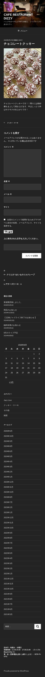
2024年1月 (8, 477)
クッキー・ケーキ (12, 123)
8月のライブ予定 (11, 333)
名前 (7, 181)
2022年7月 (8, 543)
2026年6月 (8, 431)
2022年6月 (8, 548)
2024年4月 (8, 461)
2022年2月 (8, 568)
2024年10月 (9, 436)
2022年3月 (8, 563)
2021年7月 (8, 604)
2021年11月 (8, 584)
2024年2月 (8, 472)
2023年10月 (9, 492)
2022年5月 (8, 553)
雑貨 (6, 415)
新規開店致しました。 (13, 302)
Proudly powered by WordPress (16, 671)
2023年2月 (8, 507)
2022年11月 (8, 523)
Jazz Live (8, 400)
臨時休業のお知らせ (12, 325)
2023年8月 (8, 497)
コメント (9, 147)
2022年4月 (8, 558)
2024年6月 (8, 451)
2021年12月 (9, 579)
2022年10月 (9, 528)
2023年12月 (9, 482)
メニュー (23, 31)
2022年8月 (8, 538)
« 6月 (11, 382)
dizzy (20, 40)
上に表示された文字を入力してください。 (21, 238)
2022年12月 (9, 517)
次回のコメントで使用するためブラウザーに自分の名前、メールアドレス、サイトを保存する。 (22, 223)
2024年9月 (8, 441)
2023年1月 (8, 512)
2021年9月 (8, 594)
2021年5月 (8, 614)
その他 (6, 410)
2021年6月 (8, 609)
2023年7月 (8, 502)
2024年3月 (8, 467)
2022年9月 (8, 533)
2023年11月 (8, 487)
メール (8, 194)
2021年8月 (8, 599)
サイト (6, 207)
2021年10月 (9, 589)
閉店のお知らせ (10, 310)
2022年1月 (8, 574)
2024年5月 (8, 456)
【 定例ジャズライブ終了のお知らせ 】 (20, 317)
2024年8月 (8, 446)
